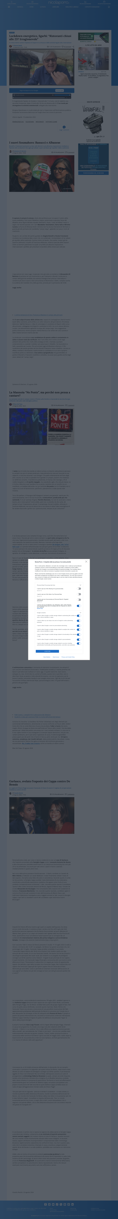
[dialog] (59, 609)
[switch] (79, 589)
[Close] (86, 562)
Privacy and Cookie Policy (68, 657)
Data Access (56, 657)
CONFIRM (47, 651)
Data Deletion (46, 657)
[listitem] (59, 585)
